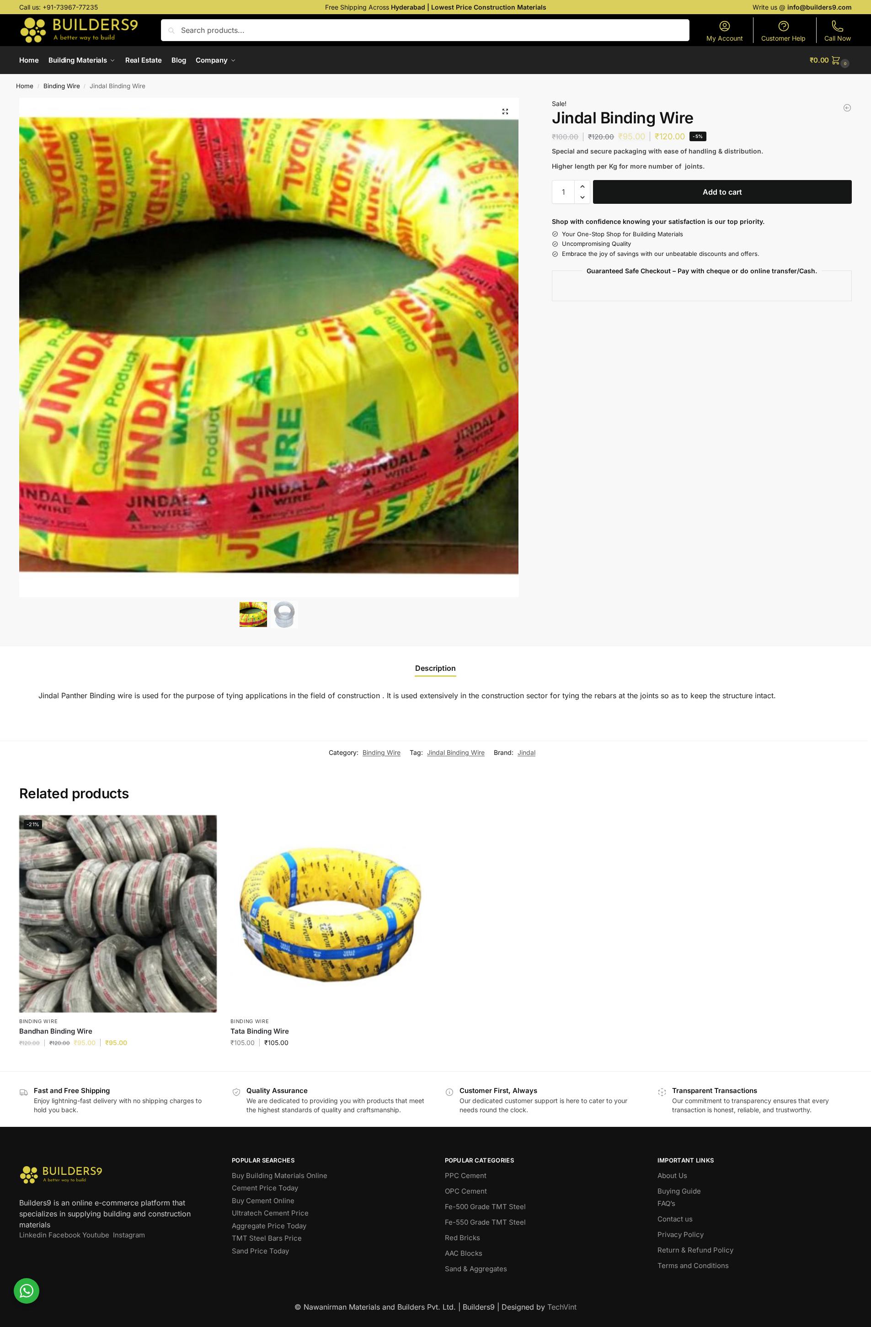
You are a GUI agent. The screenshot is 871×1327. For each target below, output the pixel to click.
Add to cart (722, 191)
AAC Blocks (463, 1253)
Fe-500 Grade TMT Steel (485, 1206)
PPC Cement (465, 1175)
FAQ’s (666, 1203)
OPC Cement (466, 1191)
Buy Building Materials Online (279, 1175)
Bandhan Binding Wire (55, 1031)
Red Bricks (462, 1237)
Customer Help (783, 38)
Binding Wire (61, 86)
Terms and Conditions (693, 1265)
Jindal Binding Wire (456, 752)
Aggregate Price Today (269, 1225)
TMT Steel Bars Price (267, 1238)
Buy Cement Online (263, 1200)
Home (24, 86)
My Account (724, 38)
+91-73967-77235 (70, 7)
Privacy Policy (680, 1234)
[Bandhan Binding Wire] (847, 107)
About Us (672, 1175)
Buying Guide (679, 1191)
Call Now (837, 38)
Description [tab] (435, 668)
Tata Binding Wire (259, 1031)
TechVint (562, 1306)
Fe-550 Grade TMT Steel (485, 1222)
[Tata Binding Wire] (329, 914)
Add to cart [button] (118, 1062)
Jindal (526, 752)
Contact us (675, 1219)
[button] (831, 60)
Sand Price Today (260, 1251)
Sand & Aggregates (476, 1268)
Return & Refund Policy (695, 1250)
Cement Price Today (265, 1188)
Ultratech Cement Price (270, 1213)
